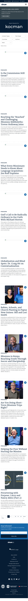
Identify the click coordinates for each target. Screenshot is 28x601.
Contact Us (14, 559)
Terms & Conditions (14, 591)
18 (15, 516)
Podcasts (4, 70)
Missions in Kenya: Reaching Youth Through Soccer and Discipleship (13, 359)
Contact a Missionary (14, 570)
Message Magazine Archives (14, 565)
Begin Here (5, 16)
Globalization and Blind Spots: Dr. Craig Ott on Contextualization (13, 263)
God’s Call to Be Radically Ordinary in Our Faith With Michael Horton (14, 217)
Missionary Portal (14, 561)
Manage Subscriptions (14, 563)
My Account (16, 1)
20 (21, 516)
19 (18, 516)
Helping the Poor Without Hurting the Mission (14, 450)
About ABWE (14, 555)
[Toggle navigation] (26, 4)
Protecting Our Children (13, 572)
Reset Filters (3, 45)
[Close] (26, 8)
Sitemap (14, 592)
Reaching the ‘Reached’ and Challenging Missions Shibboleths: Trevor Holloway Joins (13, 121)
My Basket (8, 1)
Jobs (14, 557)
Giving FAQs (14, 574)
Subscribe (14, 536)
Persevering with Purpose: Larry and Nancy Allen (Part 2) (11, 495)
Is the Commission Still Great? (13, 74)
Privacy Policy (14, 589)
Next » (24, 517)
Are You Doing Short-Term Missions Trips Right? (12, 405)
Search (23, 1)
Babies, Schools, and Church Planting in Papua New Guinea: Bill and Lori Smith (14, 311)
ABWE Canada (23, 586)
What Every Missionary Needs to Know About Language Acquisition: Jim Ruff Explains (13, 170)
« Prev (3, 517)
